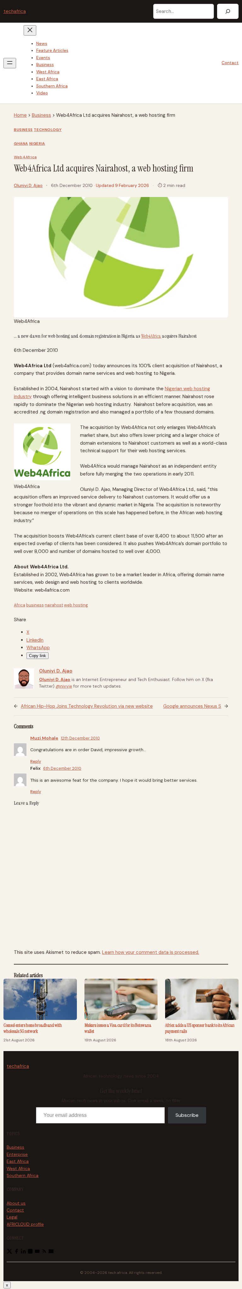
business (35, 605)
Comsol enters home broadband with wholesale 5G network (32, 1028)
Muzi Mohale (44, 738)
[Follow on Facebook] (16, 1252)
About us (16, 1203)
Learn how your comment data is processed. (150, 952)
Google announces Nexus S (192, 706)
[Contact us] (51, 1252)
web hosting (76, 605)
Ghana (21, 143)
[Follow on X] (9, 1252)
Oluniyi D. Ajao (28, 185)
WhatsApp (38, 647)
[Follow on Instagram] (30, 1252)
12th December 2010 (80, 738)
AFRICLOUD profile (25, 1224)
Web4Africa (25, 157)
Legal (12, 1217)
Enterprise (17, 1154)
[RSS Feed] (44, 1252)
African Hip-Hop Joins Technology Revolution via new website (87, 706)
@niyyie (64, 686)
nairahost (54, 605)
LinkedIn (34, 640)
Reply (35, 761)
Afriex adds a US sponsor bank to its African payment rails (199, 1028)
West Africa (18, 1168)
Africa (19, 605)
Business (41, 115)
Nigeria (37, 143)
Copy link (37, 655)
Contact (230, 62)
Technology (47, 129)
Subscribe (187, 1115)
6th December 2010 (62, 768)
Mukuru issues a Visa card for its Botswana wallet (117, 1028)
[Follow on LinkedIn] (23, 1252)
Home (20, 115)
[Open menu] (9, 63)
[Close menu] (30, 30)
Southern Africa (22, 1175)
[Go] (228, 11)
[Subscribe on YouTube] (37, 1252)
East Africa (18, 1161)
